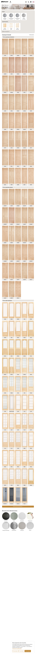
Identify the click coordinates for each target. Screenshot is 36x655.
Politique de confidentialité (17, 648)
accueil (3, 5)
